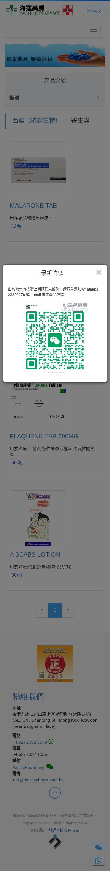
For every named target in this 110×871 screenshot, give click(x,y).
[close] (99, 272)
